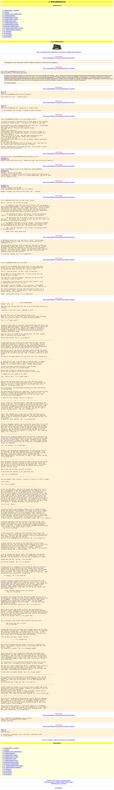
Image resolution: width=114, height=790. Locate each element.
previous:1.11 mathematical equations (70, 52)
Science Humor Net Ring (63, 780)
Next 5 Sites (69, 782)
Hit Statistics (58, 788)
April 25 (3, 91)
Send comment (69, 58)
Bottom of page (55, 58)
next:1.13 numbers (47, 740)
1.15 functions (7, 37)
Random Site (55, 783)
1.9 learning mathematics (10, 26)
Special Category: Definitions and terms (14, 72)
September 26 (5, 159)
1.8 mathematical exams (10, 24)
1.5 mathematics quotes (10, 19)
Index (37, 52)
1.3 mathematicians (8, 16)
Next (63, 782)
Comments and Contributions (49, 52)
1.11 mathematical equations (11, 30)
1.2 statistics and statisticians (12, 14)
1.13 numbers (6, 33)
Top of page (46, 58)
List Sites (63, 783)
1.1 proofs (5, 12)
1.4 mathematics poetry (10, 17)
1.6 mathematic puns (9, 21)
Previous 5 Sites (49, 782)
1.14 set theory (7, 35)
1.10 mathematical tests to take (12, 28)
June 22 (3, 93)
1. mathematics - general (10, 10)
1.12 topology (6, 31)
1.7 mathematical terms (10, 23)
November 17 (4, 158)
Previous (58, 782)
